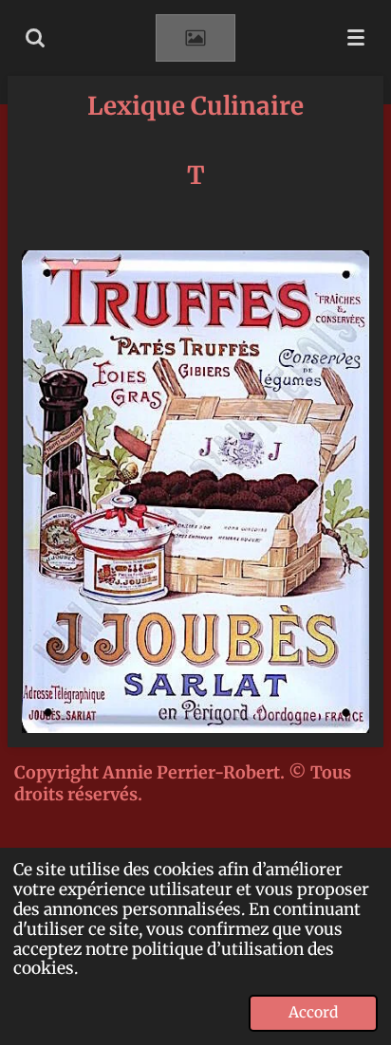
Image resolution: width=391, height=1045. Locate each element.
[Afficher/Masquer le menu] (356, 38)
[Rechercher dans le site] (35, 38)
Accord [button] (313, 1012)
